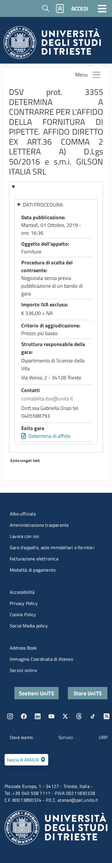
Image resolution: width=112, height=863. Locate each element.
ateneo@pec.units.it (77, 800)
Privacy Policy (24, 603)
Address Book (23, 647)
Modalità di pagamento (32, 569)
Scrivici (66, 737)
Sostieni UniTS (36, 693)
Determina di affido (49, 436)
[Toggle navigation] (102, 8)
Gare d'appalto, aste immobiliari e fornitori (52, 547)
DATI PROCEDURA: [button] (43, 205)
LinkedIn (37, 716)
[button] (56, 187)
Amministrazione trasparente (39, 525)
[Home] (52, 44)
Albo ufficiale (23, 513)
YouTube (51, 716)
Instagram (10, 716)
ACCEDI (79, 8)
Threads (79, 716)
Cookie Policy (23, 614)
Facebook (23, 716)
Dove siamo (21, 737)
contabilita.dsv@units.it (47, 398)
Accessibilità (22, 592)
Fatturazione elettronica (34, 558)
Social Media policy (29, 625)
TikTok (92, 716)
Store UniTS (88, 693)
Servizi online (23, 670)
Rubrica (60, 8)
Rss (106, 716)
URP (103, 737)
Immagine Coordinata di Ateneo (41, 659)
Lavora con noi (24, 536)
